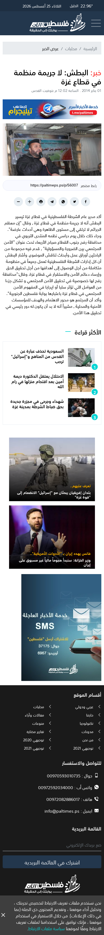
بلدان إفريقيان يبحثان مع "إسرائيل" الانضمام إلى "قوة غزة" (54, 494)
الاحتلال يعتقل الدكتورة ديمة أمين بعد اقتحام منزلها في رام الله (37, 380)
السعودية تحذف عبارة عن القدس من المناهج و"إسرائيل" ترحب (37, 355)
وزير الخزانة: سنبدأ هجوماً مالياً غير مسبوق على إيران (55, 562)
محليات (71, 48)
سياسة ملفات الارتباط (46, 928)
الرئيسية (90, 48)
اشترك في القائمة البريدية (52, 861)
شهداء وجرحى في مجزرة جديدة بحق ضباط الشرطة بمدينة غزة (37, 403)
